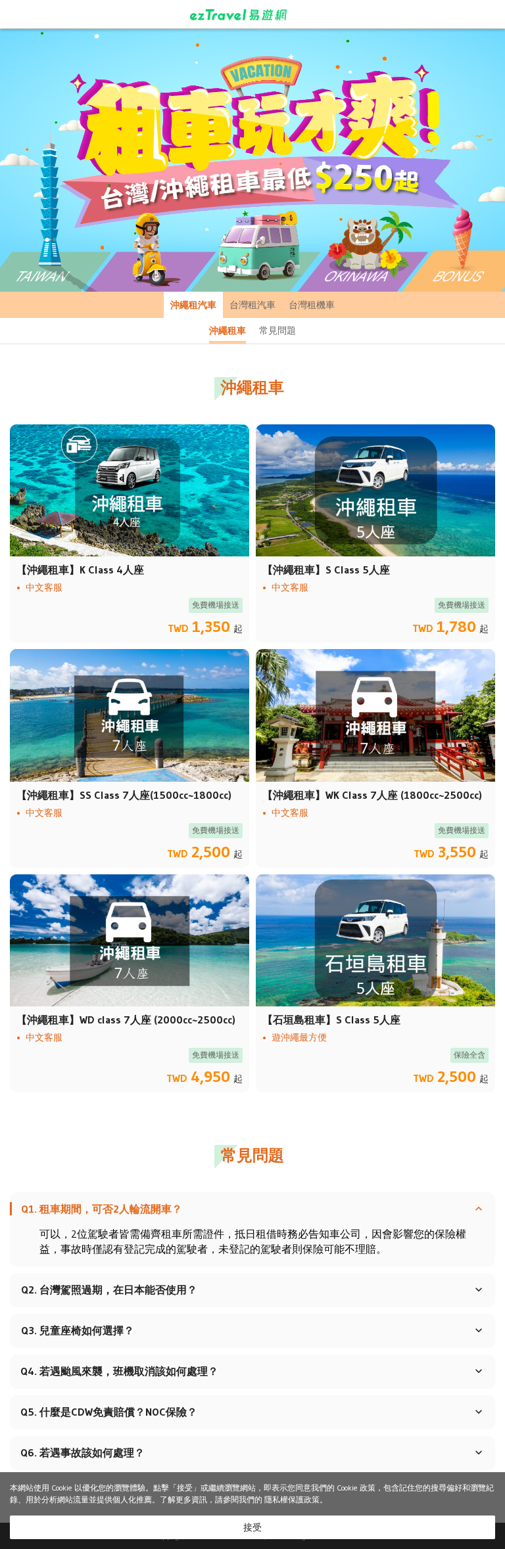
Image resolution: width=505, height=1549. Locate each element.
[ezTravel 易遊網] (252, 14)
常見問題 (277, 330)
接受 (252, 1527)
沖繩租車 (227, 330)
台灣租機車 (312, 305)
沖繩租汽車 (193, 305)
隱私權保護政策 (292, 1499)
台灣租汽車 (252, 305)
